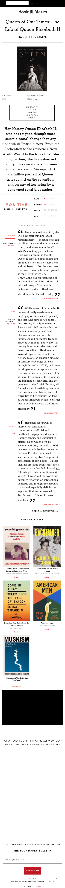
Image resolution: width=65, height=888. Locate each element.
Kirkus (12, 434)
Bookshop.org (16, 881)
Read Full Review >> (52, 298)
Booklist (11, 324)
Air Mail (11, 245)
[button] (32, 707)
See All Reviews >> (45, 511)
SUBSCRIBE (32, 870)
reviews (21, 209)
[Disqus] (32, 790)
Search (34, 3)
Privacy (38, 886)
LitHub (28, 886)
